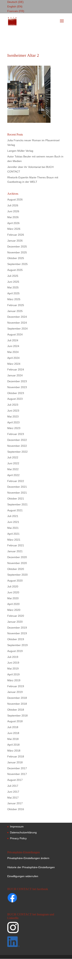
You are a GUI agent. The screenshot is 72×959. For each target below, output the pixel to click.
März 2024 (13, 363)
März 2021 (13, 539)
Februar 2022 (15, 481)
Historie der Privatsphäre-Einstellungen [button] (31, 867)
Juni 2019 (13, 662)
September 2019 (17, 645)
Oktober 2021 (15, 498)
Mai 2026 (13, 217)
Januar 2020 (15, 621)
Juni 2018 (13, 733)
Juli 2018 (12, 727)
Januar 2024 (15, 375)
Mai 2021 (13, 527)
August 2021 (15, 510)
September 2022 (17, 451)
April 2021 (13, 533)
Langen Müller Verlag (20, 150)
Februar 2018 (15, 756)
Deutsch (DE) (15, 1)
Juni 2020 (13, 592)
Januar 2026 (15, 240)
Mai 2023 (13, 416)
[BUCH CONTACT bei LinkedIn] (35, 942)
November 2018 (17, 703)
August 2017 (15, 779)
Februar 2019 (15, 686)
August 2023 (15, 398)
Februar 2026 (15, 234)
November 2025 (17, 252)
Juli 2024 (12, 340)
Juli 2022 (12, 457)
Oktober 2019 (15, 639)
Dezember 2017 (17, 768)
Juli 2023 (12, 404)
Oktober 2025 (15, 258)
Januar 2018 (15, 762)
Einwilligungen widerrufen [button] (22, 876)
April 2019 (13, 674)
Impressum (17, 826)
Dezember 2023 (17, 381)
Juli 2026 (12, 205)
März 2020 (13, 609)
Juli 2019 (12, 656)
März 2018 (13, 750)
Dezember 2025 (17, 246)
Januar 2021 (15, 551)
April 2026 (13, 223)
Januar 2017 (15, 803)
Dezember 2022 (17, 439)
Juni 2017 (13, 791)
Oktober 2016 (15, 809)
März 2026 (13, 228)
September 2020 (17, 574)
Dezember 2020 (17, 557)
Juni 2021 (13, 521)
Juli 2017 (12, 785)
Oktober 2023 (15, 393)
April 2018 (13, 744)
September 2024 (17, 328)
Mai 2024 (13, 351)
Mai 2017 (13, 797)
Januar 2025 (15, 311)
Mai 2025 (13, 287)
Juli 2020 (12, 586)
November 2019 (17, 633)
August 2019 (15, 651)
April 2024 (13, 357)
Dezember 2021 (17, 486)
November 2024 (17, 322)
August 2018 (15, 721)
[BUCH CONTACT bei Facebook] (19, 898)
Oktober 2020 (15, 568)
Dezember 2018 (17, 697)
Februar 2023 (15, 434)
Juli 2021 (12, 516)
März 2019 (13, 680)
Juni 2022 (13, 463)
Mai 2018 (13, 738)
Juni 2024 (13, 346)
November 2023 (17, 387)
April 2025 (13, 293)
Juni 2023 (13, 410)
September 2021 (17, 504)
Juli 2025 (12, 275)
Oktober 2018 (15, 709)
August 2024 (15, 334)
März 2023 (13, 428)
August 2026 (15, 199)
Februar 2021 (15, 545)
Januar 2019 (15, 691)
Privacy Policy (18, 838)
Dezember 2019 (17, 627)
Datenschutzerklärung (23, 832)
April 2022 (13, 475)
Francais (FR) (15, 11)
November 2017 (17, 773)
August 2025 (15, 269)
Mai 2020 (13, 598)
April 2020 (13, 604)
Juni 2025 (13, 281)
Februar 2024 (15, 369)
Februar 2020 (15, 615)
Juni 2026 (13, 211)
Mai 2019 (13, 668)
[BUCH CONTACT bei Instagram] (35, 929)
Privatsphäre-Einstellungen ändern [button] (28, 858)
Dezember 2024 (17, 316)
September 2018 (17, 715)
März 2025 (13, 299)
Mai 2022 (13, 469)
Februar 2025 (15, 305)
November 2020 (17, 563)
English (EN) (14, 6)
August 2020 (15, 580)
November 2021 (17, 492)
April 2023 (13, 422)
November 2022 (17, 445)
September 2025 (17, 264)
